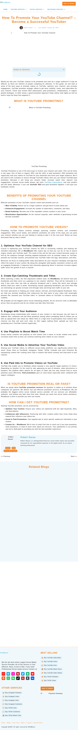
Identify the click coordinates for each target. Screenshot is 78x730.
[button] (64, 69)
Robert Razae (28, 437)
